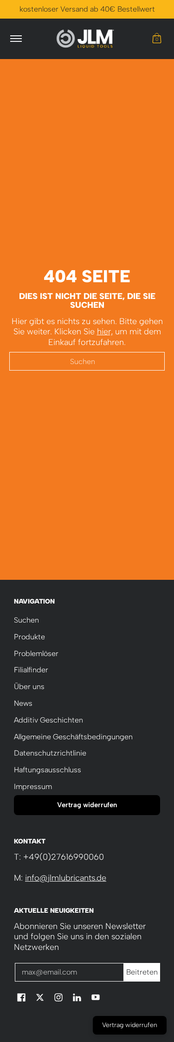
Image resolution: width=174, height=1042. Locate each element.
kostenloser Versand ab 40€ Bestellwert (87, 9)
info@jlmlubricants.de (65, 878)
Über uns (29, 686)
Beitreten (142, 972)
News (23, 703)
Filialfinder (31, 669)
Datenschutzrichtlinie (50, 753)
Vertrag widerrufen (87, 805)
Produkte (29, 636)
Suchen (26, 620)
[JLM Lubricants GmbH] (85, 38)
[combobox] (87, 361)
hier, (105, 331)
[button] (157, 39)
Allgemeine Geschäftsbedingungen (73, 736)
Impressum (33, 786)
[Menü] (15, 39)
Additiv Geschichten (48, 720)
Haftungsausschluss (47, 769)
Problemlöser (36, 653)
